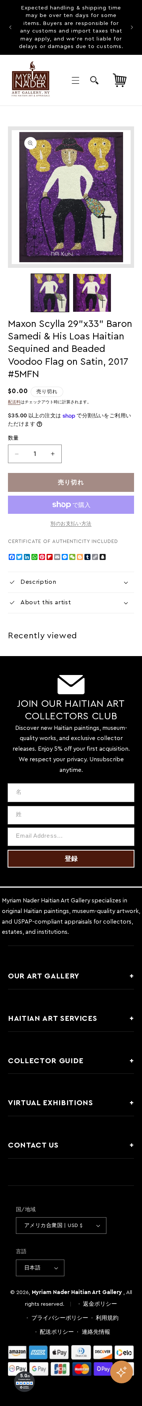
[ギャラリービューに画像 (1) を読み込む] (50, 293)
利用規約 (107, 1318)
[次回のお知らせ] (131, 27)
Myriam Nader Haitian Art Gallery (77, 1292)
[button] (75, 80)
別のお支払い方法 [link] (70, 523)
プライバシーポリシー (59, 1318)
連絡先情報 (96, 1332)
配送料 (14, 402)
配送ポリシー (57, 1332)
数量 (13, 438)
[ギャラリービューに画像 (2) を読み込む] (92, 293)
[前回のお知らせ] (10, 27)
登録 (71, 858)
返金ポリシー (100, 1304)
